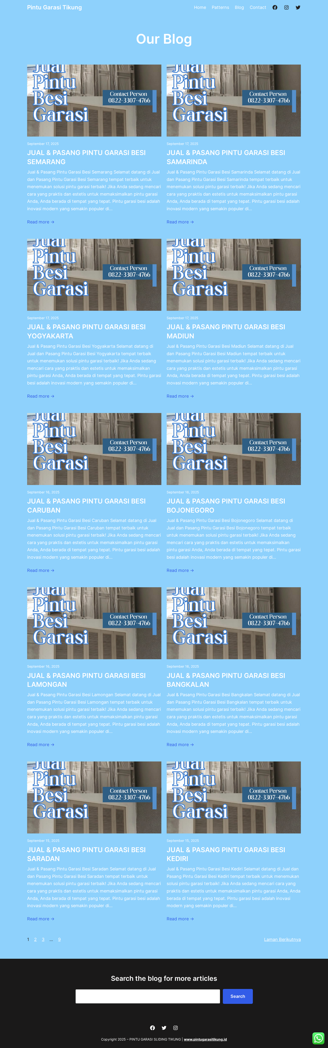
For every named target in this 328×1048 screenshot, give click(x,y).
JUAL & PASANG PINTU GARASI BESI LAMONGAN (86, 680)
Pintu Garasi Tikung (54, 7)
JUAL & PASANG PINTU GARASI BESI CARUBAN (86, 505)
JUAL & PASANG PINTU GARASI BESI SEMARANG (86, 157)
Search (238, 996)
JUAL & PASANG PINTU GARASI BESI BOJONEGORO (226, 505)
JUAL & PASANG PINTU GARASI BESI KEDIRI (226, 854)
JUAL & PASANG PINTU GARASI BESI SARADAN (86, 854)
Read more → (41, 221)
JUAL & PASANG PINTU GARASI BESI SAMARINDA (226, 157)
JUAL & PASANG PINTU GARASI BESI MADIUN (226, 331)
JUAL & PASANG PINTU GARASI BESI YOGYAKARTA (86, 331)
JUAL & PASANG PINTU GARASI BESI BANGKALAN (226, 680)
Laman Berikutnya (282, 939)
